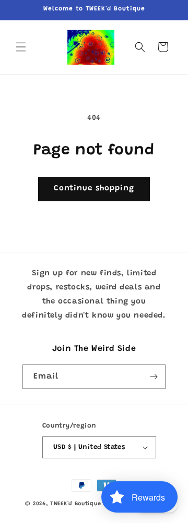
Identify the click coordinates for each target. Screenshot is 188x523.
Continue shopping (94, 188)
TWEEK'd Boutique (75, 504)
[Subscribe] (153, 376)
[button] (20, 46)
